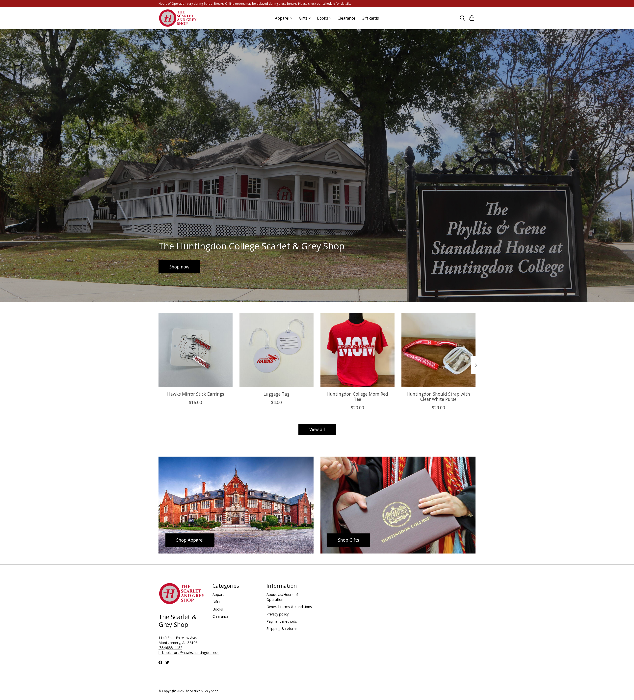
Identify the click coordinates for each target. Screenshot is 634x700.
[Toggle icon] (462, 18)
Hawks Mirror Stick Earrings (195, 394)
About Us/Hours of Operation (282, 597)
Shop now (179, 267)
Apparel (218, 594)
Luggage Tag (277, 394)
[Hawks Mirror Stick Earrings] (195, 350)
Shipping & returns (281, 628)
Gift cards (370, 18)
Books (217, 609)
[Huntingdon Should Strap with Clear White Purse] (438, 350)
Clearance (346, 18)
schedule (328, 3)
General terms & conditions (289, 606)
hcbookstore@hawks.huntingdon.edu (188, 652)
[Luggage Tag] (276, 350)
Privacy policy (277, 614)
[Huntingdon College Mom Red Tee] (357, 350)
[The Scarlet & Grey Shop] (177, 18)
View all (317, 429)
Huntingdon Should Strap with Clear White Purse (438, 396)
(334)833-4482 (170, 647)
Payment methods (281, 621)
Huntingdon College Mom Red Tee (357, 396)
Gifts (216, 601)
